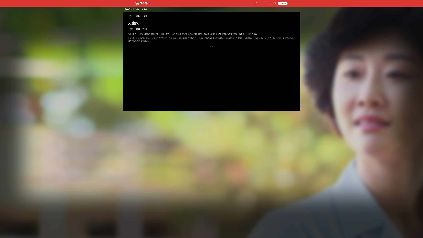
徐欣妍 (230, 34)
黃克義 (254, 34)
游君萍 (241, 34)
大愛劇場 (154, 34)
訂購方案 (283, 3)
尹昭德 (184, 34)
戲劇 (138, 9)
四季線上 (130, 9)
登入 (275, 3)
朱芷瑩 (178, 34)
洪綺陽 (212, 34)
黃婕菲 (235, 34)
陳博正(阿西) (193, 34)
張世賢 (224, 34)
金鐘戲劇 (147, 34)
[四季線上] (142, 3)
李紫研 (218, 34)
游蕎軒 (200, 34)
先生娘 (144, 9)
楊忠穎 (206, 34)
